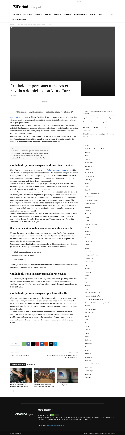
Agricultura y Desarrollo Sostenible (96, 149)
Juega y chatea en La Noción (19, 355)
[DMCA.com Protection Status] (54, 415)
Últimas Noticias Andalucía (94, 364)
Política (48, 15)
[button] (112, 15)
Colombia (88, 190)
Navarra (87, 289)
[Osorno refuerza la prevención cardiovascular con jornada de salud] (44, 375)
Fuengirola (88, 241)
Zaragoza (88, 378)
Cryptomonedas (90, 204)
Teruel (87, 350)
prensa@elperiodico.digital (55, 425)
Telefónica (88, 347)
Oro (86, 319)
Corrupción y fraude (91, 200)
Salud (35, 382)
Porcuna (88, 330)
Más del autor (31, 364)
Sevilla (12, 24)
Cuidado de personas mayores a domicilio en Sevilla (30, 151)
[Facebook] (28, 344)
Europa (87, 234)
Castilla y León (90, 176)
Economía (39, 15)
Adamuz (88, 145)
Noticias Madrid (90, 309)
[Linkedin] (42, 344)
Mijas (87, 279)
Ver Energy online (19, 19)
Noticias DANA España (92, 296)
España (92, 15)
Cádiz (87, 169)
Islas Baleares (89, 262)
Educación (88, 217)
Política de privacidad (101, 433)
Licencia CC (111, 433)
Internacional (79, 15)
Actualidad (16, 15)
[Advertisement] (79, 7)
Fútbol (87, 245)
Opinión (87, 316)
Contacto (91, 433)
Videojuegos (89, 371)
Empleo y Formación (91, 224)
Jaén (86, 265)
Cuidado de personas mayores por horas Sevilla (29, 158)
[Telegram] (55, 344)
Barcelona (88, 166)
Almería (87, 156)
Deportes (67, 15)
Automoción (89, 163)
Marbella (88, 272)
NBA (100, 15)
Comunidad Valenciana (92, 193)
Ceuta (87, 183)
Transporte (88, 357)
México (87, 275)
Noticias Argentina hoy (92, 292)
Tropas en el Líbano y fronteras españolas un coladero (96, 123)
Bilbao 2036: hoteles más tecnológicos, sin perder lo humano (98, 135)
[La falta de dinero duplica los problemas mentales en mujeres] (21, 375)
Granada (88, 251)
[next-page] (14, 391)
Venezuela (88, 367)
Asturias (88, 159)
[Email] (51, 344)
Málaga (87, 269)
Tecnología (27, 15)
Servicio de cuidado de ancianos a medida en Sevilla (30, 153)
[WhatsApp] (24, 344)
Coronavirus (89, 197)
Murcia (87, 286)
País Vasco (88, 323)
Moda (87, 282)
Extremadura (89, 238)
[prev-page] (11, 391)
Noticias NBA (89, 313)
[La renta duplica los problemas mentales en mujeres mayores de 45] (67, 375)
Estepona (88, 231)
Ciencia (87, 186)
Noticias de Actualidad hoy (94, 299)
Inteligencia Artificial (92, 255)
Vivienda (88, 374)
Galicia (87, 248)
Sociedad (57, 15)
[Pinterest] (37, 344)
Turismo (88, 360)
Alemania (88, 152)
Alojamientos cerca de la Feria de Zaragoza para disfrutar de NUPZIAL (62, 356)
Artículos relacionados (18, 364)
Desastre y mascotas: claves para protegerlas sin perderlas (97, 112)
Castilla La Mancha (91, 173)
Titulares (88, 354)
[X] (33, 344)
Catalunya (88, 180)
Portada (85, 433)
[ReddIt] (46, 344)
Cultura (87, 207)
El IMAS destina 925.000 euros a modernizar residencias (96, 129)
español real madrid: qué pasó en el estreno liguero (98, 118)
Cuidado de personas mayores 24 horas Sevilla (28, 155)
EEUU (87, 221)
